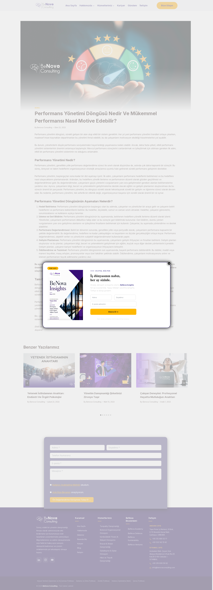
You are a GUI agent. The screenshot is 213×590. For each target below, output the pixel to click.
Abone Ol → (113, 312)
